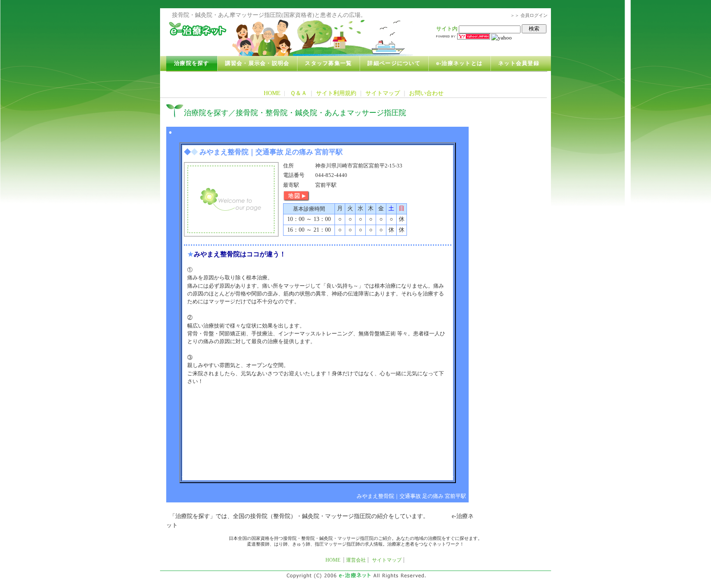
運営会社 (356, 560)
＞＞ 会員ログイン (529, 15)
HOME (272, 93)
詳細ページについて (393, 63)
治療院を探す (191, 63)
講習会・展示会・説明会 (257, 63)
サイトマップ (382, 93)
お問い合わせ (426, 93)
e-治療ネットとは (459, 63)
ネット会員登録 (518, 63)
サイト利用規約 (336, 93)
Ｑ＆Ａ (298, 93)
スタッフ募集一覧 (328, 63)
